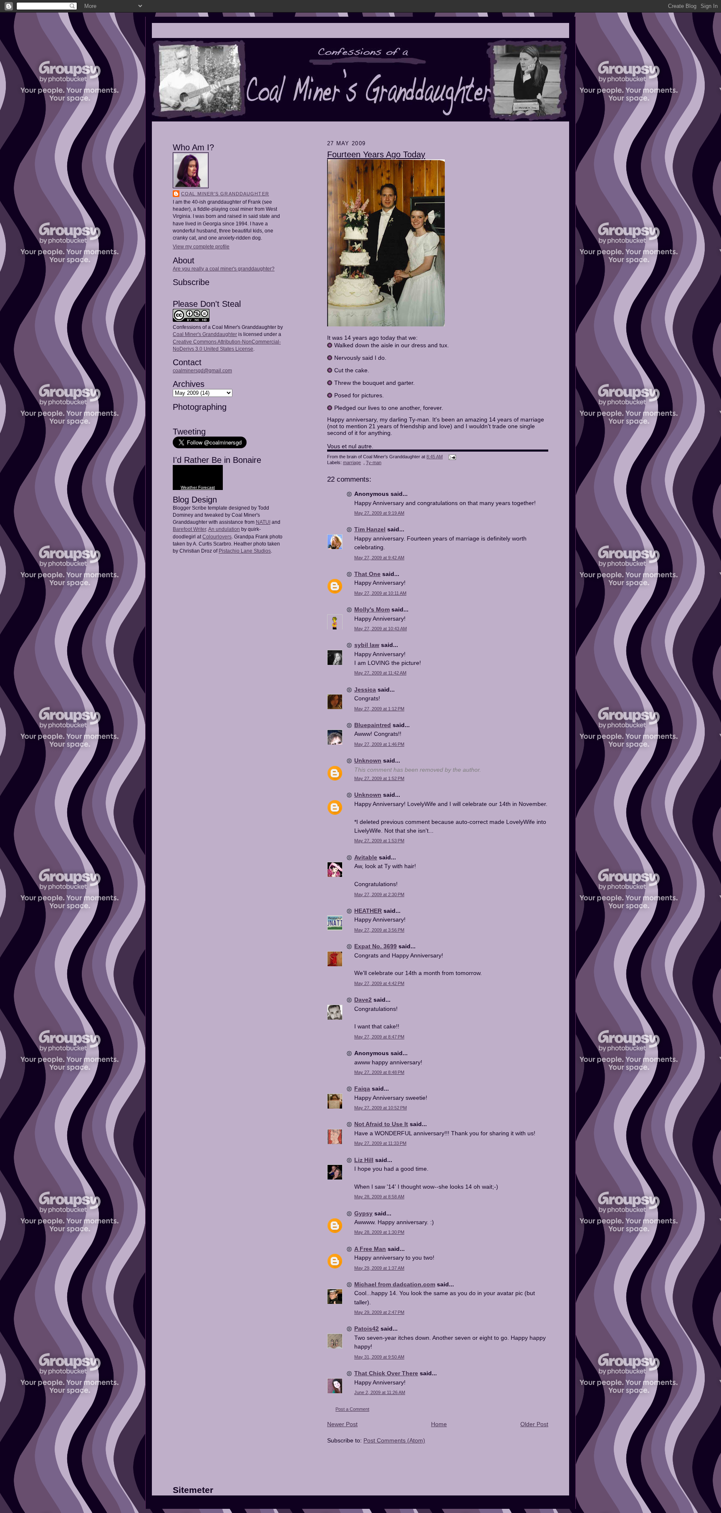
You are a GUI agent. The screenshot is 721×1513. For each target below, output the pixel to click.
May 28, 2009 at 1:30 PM (379, 1232)
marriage (352, 462)
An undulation (224, 529)
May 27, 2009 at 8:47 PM (379, 1036)
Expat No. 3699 (375, 946)
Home (439, 1424)
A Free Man (370, 1248)
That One (367, 574)
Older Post (534, 1424)
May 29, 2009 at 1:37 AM (379, 1268)
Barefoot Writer (189, 529)
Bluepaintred (372, 725)
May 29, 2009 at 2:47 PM (379, 1312)
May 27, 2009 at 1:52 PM (379, 778)
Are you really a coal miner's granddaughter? (224, 269)
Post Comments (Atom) (394, 1440)
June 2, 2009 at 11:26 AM (379, 1392)
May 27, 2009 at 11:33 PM (380, 1143)
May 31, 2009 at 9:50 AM (379, 1356)
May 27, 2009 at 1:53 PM (379, 840)
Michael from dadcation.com (394, 1284)
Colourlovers (217, 537)
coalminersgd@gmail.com (202, 371)
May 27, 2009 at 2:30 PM (379, 894)
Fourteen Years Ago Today (376, 154)
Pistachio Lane (235, 551)
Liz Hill (363, 1160)
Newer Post (342, 1424)
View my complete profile (201, 247)
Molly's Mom (372, 609)
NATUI (263, 522)
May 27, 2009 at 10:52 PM (380, 1107)
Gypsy (363, 1213)
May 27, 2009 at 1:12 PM (379, 708)
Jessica (365, 689)
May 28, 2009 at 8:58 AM (379, 1196)
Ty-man (373, 462)
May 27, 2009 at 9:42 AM (379, 557)
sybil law (366, 645)
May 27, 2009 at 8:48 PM (379, 1072)
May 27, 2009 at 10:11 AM (380, 593)
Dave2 (363, 999)
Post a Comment (352, 1409)
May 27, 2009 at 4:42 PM (379, 983)
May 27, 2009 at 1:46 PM (379, 744)
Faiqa (362, 1088)
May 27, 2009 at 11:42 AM (380, 672)
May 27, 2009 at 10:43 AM (380, 628)
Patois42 (366, 1328)
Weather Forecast (198, 487)
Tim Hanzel (370, 529)
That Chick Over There (386, 1373)
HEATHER (368, 910)
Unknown (367, 760)
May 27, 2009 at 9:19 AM (379, 512)
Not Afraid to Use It (381, 1124)
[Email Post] (451, 456)
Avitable (365, 857)
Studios (261, 551)
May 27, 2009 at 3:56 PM (379, 929)
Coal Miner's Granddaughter (225, 193)
